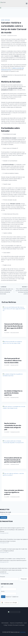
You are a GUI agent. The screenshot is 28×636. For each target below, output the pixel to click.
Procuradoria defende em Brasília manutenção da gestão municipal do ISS (13, 460)
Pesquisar (2, 576)
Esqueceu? (9, 596)
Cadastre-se (15, 596)
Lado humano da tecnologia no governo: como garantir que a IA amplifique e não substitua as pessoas (12, 529)
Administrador (5, 623)
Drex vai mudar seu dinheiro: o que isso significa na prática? (14, 492)
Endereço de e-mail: (5, 512)
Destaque (7, 20)
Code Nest (22, 632)
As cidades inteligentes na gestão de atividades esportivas (13, 393)
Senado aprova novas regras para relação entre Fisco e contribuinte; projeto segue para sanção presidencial (13, 570)
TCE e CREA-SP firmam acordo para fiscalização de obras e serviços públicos (22, 290)
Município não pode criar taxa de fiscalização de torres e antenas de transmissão (6, 290)
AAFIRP (2, 20)
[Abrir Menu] (26, 3)
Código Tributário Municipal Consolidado (14, 625)
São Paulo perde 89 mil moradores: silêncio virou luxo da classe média (12, 360)
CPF (2, 587)
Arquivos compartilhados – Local (18, 623)
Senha (2, 591)
